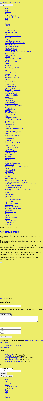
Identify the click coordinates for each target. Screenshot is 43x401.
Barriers (7, 83)
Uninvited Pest (9, 37)
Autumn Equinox (10, 88)
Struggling (8, 111)
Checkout (7, 24)
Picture (7, 64)
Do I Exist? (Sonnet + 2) (12, 112)
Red (6, 34)
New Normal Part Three (12, 62)
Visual (3, 315)
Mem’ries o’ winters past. (12, 206)
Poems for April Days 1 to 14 (13, 132)
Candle (7, 168)
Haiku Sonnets (9, 53)
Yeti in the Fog (9, 205)
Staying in (8, 133)
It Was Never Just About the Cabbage (16, 182)
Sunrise (7, 161)
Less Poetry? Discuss (11, 69)
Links (6, 19)
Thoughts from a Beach (12, 217)
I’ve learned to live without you (14, 361)
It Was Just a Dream (11, 151)
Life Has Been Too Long (12, 67)
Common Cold (9, 60)
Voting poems (9, 149)
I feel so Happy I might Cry (13, 90)
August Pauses (9, 100)
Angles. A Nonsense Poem (13, 36)
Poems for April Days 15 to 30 (14, 128)
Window (7, 130)
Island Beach (8, 126)
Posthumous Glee (10, 152)
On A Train (8, 193)
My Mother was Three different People (16, 166)
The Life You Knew (10, 55)
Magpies (7, 219)
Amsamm (6, 298)
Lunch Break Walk (10, 179)
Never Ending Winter (11, 44)
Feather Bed (8, 210)
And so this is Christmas (12, 46)
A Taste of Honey (10, 81)
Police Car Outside (10, 72)
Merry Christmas (5, 347)
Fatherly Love (9, 91)
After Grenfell (9, 201)
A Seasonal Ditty (10, 173)
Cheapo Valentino (10, 145)
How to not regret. (10, 212)
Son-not (7, 57)
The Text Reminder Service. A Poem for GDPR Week (20, 184)
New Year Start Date (11, 32)
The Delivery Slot (10, 114)
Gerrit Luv (8, 159)
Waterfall (7, 74)
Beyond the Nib (9, 84)
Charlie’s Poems (14, 17)
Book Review (8, 356)
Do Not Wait (8, 65)
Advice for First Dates (11, 147)
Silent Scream (9, 98)
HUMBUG (8, 156)
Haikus (7, 213)
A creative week (9, 231)
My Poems (8, 12)
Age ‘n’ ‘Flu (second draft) (13, 199)
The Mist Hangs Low (11, 48)
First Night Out (9, 123)
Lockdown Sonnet (10, 121)
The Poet (7, 79)
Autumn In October (10, 220)
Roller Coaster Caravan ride (13, 203)
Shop (6, 20)
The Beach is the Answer (12, 198)
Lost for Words (9, 137)
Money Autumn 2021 (11, 93)
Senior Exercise (9, 165)
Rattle (6, 116)
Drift (6, 71)
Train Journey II (9, 194)
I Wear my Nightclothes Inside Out (15, 180)
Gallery (7, 13)
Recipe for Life (9, 172)
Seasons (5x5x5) (10, 125)
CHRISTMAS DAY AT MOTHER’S (15, 43)
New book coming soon (12, 359)
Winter (7, 97)
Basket (7, 22)
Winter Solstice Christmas (12, 41)
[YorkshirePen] (10, 2)
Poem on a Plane (10, 222)
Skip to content (4, 1)
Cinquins (7, 215)
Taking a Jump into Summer (13, 58)
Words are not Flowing (12, 135)
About (6, 10)
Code (9, 315)
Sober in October (10, 158)
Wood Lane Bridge (10, 170)
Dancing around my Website (13, 358)
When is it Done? (10, 102)
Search (3, 374)
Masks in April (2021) (11, 95)
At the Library (9, 196)
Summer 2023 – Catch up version (10, 345)
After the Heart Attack (11, 30)
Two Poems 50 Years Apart (13, 187)
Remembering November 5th (13, 105)
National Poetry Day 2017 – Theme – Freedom (19, 189)
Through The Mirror (10, 118)
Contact (7, 26)
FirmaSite (6, 400)
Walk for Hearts (9, 354)
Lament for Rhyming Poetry (13, 163)
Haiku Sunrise (9, 107)
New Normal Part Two (11, 76)
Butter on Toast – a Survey (13, 119)
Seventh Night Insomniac (12, 191)
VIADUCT (7, 177)
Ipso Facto (8, 175)
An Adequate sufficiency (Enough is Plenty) (18, 51)
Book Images (13, 15)
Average (7, 39)
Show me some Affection (12, 142)
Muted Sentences (10, 109)
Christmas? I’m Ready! (11, 104)
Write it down (9, 154)
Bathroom (8, 140)
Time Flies (8, 224)
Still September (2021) (11, 86)
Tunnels (7, 29)
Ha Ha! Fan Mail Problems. (13, 208)
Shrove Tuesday (9, 139)
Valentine (7, 144)
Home (6, 8)
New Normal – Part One (12, 78)
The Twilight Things (11, 50)
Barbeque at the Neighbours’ (13, 186)
